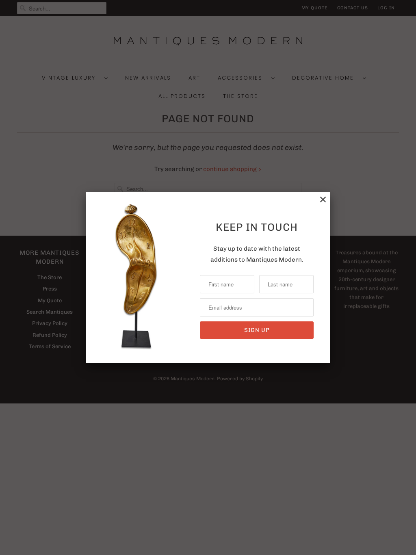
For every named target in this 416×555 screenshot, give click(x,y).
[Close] (323, 199)
